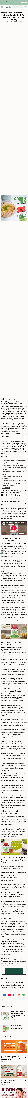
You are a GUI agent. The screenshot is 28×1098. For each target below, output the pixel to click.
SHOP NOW (24, 2)
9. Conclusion (6, 487)
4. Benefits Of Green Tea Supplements (13, 471)
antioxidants (15, 671)
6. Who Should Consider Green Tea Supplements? (12, 477)
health (21, 498)
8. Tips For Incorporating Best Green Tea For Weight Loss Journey (14, 484)
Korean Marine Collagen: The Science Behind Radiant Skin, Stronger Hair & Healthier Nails (14, 1058)
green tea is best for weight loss (10, 960)
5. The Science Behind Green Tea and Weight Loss (12, 474)
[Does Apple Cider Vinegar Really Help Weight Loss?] (14, 1071)
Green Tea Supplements (18, 607)
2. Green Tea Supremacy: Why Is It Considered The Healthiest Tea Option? (13, 464)
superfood (17, 620)
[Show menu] (1, 6)
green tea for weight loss (8, 866)
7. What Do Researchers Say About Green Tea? (14, 481)
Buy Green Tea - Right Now (14, 971)
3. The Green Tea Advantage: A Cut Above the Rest (14, 468)
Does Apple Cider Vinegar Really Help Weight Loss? (14, 1081)
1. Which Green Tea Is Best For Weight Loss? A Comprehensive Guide (14, 461)
